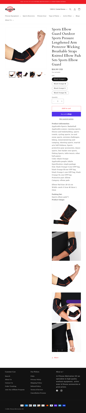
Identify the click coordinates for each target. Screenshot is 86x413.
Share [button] (56, 357)
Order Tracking (10, 386)
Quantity (55, 97)
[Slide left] (7, 74)
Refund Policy (36, 386)
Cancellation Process (38, 393)
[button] (13, 16)
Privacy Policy (36, 379)
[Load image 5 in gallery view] (40, 74)
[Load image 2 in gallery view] (19, 74)
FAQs (32, 376)
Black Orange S (60, 88)
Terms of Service (37, 389)
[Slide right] (45, 74)
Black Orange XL (60, 93)
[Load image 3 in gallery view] (26, 74)
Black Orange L (60, 79)
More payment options (66, 119)
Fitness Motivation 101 (17, 409)
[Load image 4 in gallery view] (33, 74)
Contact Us (9, 383)
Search (7, 376)
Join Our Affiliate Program (15, 389)
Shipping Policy (36, 383)
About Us (8, 379)
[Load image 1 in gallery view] (12, 74)
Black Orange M (60, 84)
